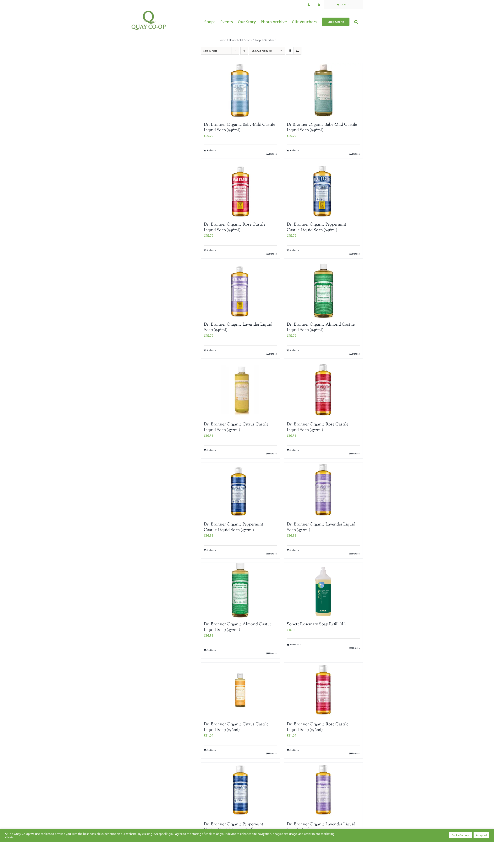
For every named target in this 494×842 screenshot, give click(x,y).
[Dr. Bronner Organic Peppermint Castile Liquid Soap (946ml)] (323, 190)
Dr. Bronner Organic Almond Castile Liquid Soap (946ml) (321, 327)
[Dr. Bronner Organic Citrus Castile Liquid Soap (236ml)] (240, 690)
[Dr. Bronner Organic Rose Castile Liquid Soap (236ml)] (323, 690)
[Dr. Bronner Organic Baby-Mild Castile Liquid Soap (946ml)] (240, 90)
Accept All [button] (481, 835)
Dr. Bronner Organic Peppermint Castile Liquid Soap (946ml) (316, 227)
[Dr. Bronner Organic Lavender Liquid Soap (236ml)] (323, 790)
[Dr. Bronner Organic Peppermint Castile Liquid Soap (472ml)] (240, 490)
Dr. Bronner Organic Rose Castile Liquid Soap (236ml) (317, 727)
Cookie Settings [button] (460, 835)
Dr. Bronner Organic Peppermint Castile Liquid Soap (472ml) (233, 527)
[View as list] (297, 50)
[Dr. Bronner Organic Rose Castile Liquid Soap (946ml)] (240, 190)
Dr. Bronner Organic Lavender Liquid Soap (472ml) (321, 527)
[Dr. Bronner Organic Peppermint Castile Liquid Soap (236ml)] (240, 790)
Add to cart (212, 150)
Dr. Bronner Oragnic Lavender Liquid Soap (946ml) (238, 327)
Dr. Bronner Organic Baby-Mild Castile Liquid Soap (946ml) (239, 127)
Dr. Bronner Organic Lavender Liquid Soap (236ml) (321, 827)
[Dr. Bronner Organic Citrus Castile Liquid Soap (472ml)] (240, 390)
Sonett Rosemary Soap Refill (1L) (316, 624)
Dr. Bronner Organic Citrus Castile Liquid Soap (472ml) (236, 427)
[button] (356, 21)
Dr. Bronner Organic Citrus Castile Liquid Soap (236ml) (236, 727)
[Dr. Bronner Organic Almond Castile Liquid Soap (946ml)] (323, 290)
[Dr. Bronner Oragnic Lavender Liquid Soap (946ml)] (240, 290)
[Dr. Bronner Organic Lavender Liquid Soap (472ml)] (323, 490)
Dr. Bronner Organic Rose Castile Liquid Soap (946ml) (234, 227)
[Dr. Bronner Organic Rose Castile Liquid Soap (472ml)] (323, 390)
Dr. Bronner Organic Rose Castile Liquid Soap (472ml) (317, 427)
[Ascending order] (244, 51)
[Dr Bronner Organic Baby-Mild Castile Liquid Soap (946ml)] (323, 90)
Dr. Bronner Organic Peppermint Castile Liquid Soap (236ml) (233, 827)
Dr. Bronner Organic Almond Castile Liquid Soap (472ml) (238, 627)
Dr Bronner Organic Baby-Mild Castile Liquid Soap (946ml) (322, 127)
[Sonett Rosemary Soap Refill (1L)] (323, 590)
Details (273, 153)
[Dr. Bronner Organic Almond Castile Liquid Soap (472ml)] (240, 590)
